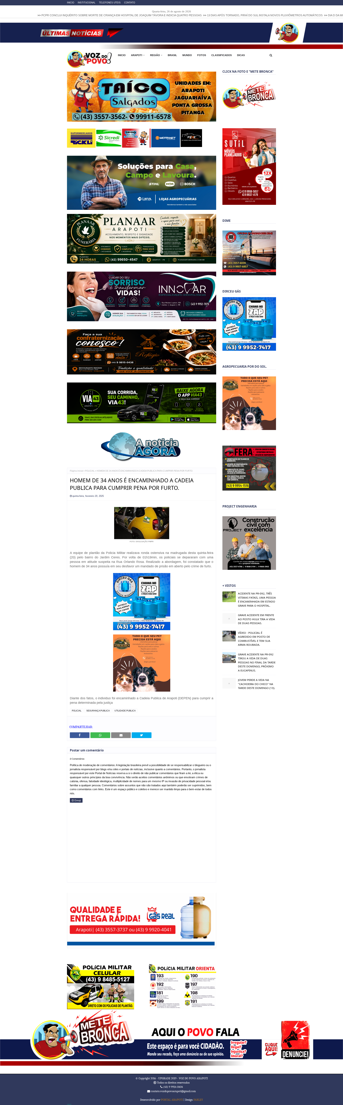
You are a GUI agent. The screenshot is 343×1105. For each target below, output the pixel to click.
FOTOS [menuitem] (201, 55)
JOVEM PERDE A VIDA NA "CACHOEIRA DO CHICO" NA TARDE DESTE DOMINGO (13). (256, 684)
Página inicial (76, 470)
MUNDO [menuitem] (187, 55)
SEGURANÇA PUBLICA (98, 710)
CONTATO (129, 2)
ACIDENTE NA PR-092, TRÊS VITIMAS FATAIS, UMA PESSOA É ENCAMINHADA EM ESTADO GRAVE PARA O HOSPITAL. (257, 599)
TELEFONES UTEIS (110, 2)
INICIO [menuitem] (122, 55)
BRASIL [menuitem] (172, 55)
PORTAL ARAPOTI (172, 1099)
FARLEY (198, 1099)
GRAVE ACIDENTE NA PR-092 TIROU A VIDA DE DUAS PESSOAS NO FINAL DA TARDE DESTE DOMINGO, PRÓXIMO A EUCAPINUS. (256, 662)
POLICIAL (90, 470)
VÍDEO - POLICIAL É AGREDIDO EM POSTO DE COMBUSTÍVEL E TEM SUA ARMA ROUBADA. (254, 639)
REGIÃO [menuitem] (155, 55)
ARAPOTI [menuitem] (136, 55)
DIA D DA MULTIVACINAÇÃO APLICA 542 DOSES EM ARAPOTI (296, 15)
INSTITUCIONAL (86, 2)
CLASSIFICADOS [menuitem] (221, 55)
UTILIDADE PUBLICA (125, 710)
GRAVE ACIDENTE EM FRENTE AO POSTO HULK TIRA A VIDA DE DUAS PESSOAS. (256, 619)
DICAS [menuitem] (241, 55)
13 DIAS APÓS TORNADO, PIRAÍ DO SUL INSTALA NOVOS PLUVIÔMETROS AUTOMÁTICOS (194, 15)
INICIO (70, 2)
